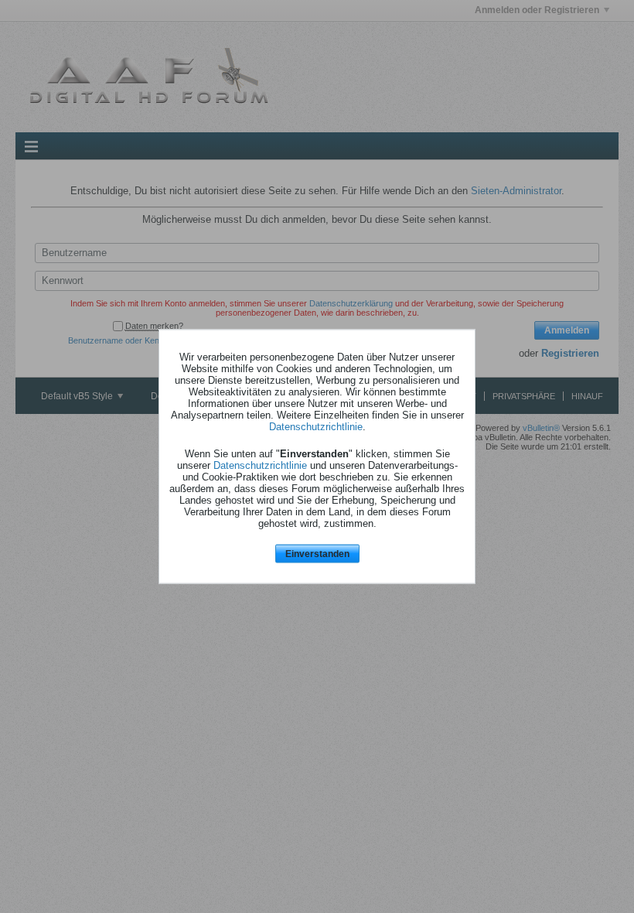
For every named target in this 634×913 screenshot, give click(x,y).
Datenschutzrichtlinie (316, 426)
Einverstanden (317, 553)
